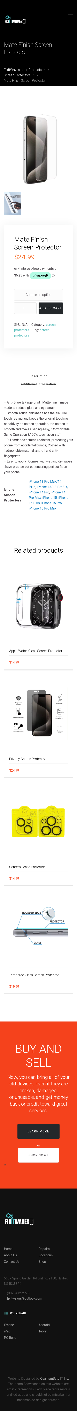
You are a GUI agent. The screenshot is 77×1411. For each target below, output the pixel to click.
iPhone (9, 1325)
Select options (64, 662)
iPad (7, 1331)
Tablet (43, 1331)
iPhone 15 (49, 498)
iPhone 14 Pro (39, 492)
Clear (18, 294)
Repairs (44, 1249)
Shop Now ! (38, 1155)
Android (44, 1325)
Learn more (38, 1131)
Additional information (38, 384)
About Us (10, 1255)
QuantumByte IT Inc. (54, 1378)
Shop (42, 1262)
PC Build (10, 1338)
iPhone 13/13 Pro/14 (52, 487)
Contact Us (12, 1262)
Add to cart (50, 308)
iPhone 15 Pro (51, 503)
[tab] (38, 377)
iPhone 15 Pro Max (42, 508)
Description (38, 376)
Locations (46, 1255)
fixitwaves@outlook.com (24, 1298)
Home (8, 1249)
